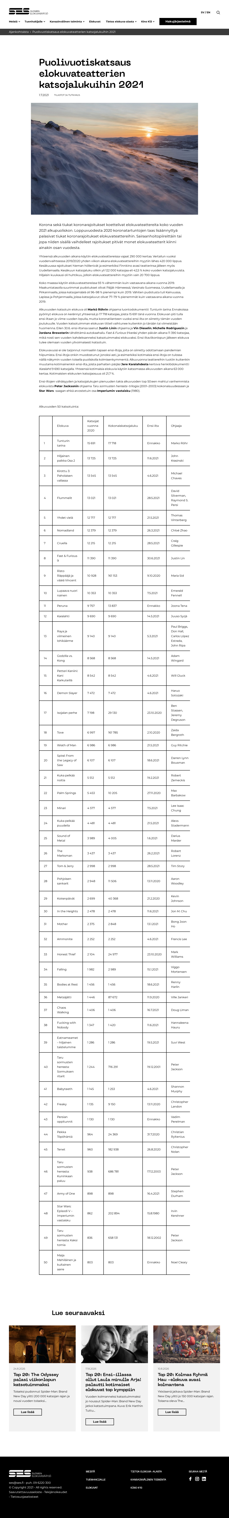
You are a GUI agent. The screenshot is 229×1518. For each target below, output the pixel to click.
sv (203, 12)
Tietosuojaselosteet (24, 1496)
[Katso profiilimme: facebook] (190, 1478)
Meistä (13, 21)
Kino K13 (146, 21)
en (208, 12)
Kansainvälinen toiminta (66, 21)
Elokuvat (95, 21)
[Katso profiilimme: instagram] (197, 1478)
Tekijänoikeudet (55, 1492)
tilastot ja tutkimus (67, 95)
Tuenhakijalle (34, 21)
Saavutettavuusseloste (25, 1492)
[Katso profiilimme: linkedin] (204, 1478)
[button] (218, 7)
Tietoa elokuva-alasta (120, 21)
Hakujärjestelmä (178, 21)
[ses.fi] (28, 11)
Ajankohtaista (19, 32)
